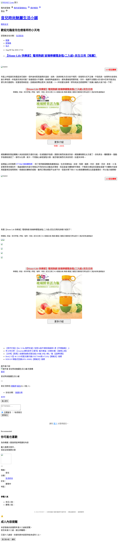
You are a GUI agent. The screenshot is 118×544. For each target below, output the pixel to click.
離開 (13, 539)
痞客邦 (14, 386)
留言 (19, 386)
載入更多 (5, 401)
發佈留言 (5, 415)
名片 (7, 46)
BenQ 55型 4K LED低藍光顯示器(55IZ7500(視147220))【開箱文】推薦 (34, 356)
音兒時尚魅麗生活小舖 (19, 18)
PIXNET (41, 512)
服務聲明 (81, 512)
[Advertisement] (39, 201)
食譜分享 (19, 393)
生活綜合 (20, 36)
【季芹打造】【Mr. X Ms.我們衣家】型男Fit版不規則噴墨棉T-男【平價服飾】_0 (37, 348)
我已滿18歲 (5, 539)
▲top (3, 397)
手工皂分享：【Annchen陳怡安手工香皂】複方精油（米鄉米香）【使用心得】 (37, 351)
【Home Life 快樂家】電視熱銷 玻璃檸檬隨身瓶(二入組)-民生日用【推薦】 (51, 55)
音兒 (3, 372)
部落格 (8, 43)
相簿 (7, 40)
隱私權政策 (72, 512)
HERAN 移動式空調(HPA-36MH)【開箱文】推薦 (25, 359)
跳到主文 (4, 24)
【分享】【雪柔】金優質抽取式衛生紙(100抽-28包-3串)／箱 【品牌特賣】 (35, 354)
